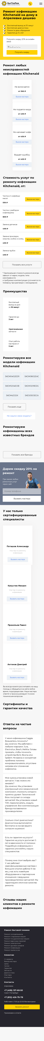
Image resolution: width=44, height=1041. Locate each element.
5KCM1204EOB (12, 386)
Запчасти (8, 970)
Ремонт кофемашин (12, 948)
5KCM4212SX (12, 395)
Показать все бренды (22, 455)
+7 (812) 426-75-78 (13, 997)
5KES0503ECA (31, 395)
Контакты (8, 977)
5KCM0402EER (12, 376)
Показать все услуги (22, 265)
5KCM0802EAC (32, 376)
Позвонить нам (30, 4)
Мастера (7, 975)
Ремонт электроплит (12, 943)
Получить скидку (22, 52)
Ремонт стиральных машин (15, 936)
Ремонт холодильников (13, 934)
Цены (6, 964)
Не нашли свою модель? (19, 416)
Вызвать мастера (22, 499)
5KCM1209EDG (32, 386)
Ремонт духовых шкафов (14, 946)
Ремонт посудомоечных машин (16, 939)
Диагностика (9, 973)
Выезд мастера (10, 961)
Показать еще (14, 407)
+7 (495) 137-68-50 (13, 990)
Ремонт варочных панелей (15, 941)
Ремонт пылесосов (12, 950)
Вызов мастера (22, 97)
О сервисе (8, 959)
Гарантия (8, 968)
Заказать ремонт (22, 1007)
